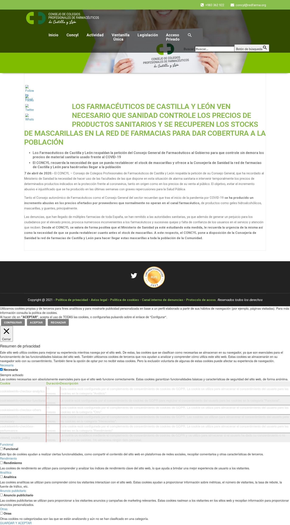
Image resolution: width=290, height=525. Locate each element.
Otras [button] (3, 509)
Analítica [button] (5, 472)
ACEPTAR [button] (36, 322)
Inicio (53, 35)
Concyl (72, 35)
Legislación (148, 35)
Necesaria (11, 369)
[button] (226, 35)
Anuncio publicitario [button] (13, 490)
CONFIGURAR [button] (13, 322)
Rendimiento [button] (8, 458)
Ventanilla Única (121, 37)
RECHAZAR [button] (58, 322)
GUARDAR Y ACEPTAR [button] (16, 523)
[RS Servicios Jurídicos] (154, 277)
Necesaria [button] (7, 365)
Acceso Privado (173, 37)
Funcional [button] (6, 444)
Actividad (95, 35)
